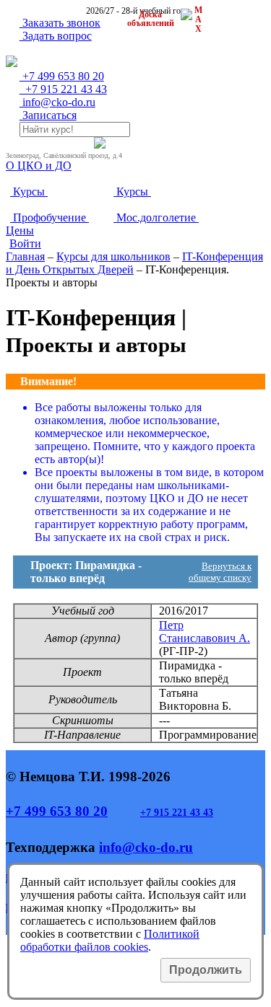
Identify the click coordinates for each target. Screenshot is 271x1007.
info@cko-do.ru (57, 102)
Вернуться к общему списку (220, 571)
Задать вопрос (56, 36)
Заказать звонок (60, 23)
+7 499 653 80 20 (57, 811)
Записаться (48, 115)
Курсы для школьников (113, 256)
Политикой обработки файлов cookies (109, 940)
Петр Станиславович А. (204, 631)
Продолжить (205, 970)
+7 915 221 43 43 (176, 812)
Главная (25, 256)
